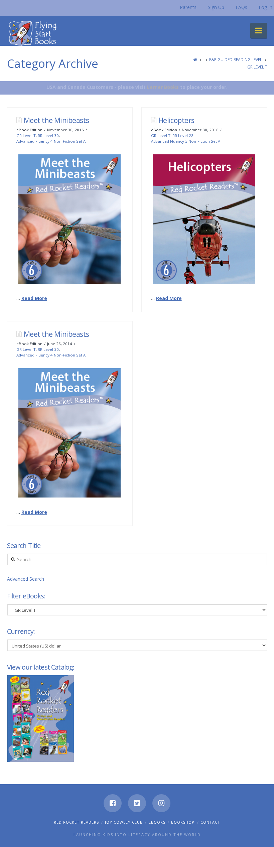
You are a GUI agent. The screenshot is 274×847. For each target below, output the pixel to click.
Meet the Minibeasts (56, 120)
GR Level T (257, 67)
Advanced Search (25, 579)
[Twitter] (137, 803)
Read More (34, 298)
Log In (265, 7)
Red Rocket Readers (76, 822)
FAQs (241, 7)
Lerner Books (163, 87)
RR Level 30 (48, 135)
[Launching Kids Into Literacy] (34, 32)
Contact (210, 822)
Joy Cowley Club (124, 822)
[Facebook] (113, 803)
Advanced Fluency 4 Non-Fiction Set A (51, 141)
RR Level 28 (182, 135)
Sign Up (216, 7)
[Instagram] (161, 803)
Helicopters (176, 120)
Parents (188, 7)
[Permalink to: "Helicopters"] (204, 219)
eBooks (157, 822)
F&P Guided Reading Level (235, 59)
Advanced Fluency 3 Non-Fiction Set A (185, 141)
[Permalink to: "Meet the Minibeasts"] (69, 219)
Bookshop (182, 822)
